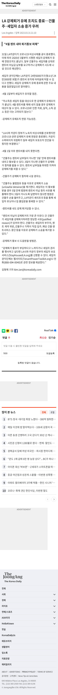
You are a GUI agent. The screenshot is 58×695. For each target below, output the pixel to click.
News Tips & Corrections (28, 676)
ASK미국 (6, 617)
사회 (4, 594)
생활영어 (6, 646)
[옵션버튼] (54, 33)
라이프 (5, 605)
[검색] (50, 4)
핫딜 (4, 629)
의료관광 (6, 658)
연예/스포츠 (7, 611)
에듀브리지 (6, 640)
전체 (44, 412)
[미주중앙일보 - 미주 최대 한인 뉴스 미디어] (11, 4)
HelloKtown (8, 623)
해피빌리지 (6, 664)
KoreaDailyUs (8, 635)
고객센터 (13, 676)
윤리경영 (5, 676)
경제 (4, 600)
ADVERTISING (14, 671)
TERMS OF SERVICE (45, 671)
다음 (53, 499)
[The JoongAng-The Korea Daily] (13, 577)
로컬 (52, 412)
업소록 (5, 652)
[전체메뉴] (55, 4)
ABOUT (4, 671)
